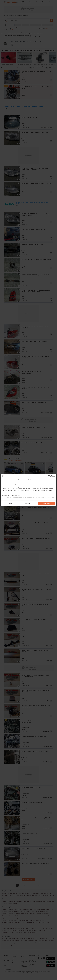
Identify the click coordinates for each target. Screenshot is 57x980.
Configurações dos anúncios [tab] (35, 479)
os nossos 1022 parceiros (11, 487)
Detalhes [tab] (20, 479)
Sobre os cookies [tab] (50, 479)
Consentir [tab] (7, 479)
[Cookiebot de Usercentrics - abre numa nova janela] (49, 476)
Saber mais (27, 503)
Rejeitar (10, 503)
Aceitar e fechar (46, 503)
